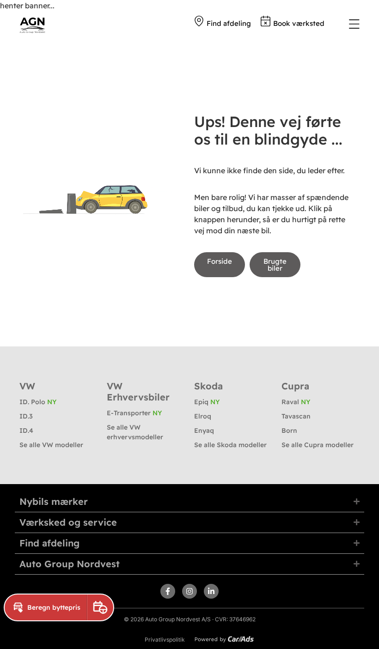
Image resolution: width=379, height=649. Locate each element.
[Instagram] (189, 591)
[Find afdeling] (199, 21)
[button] (45, 607)
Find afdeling (229, 23)
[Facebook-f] (167, 591)
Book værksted (298, 23)
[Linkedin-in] (211, 591)
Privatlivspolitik (165, 639)
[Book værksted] (265, 21)
